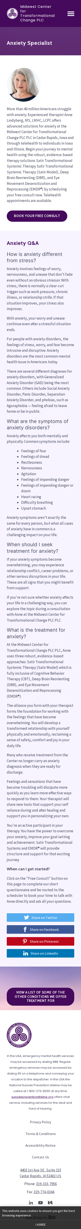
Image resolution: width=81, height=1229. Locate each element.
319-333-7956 (46, 1183)
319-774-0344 (44, 1191)
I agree (41, 1224)
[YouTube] (40, 1202)
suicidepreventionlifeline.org (32, 1097)
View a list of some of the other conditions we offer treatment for (41, 996)
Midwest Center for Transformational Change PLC (37, 13)
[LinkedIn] (31, 1202)
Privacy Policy (40, 1122)
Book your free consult (37, 216)
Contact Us (40, 1157)
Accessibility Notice (40, 1145)
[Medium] (50, 1202)
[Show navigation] (71, 13)
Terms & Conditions (40, 1133)
